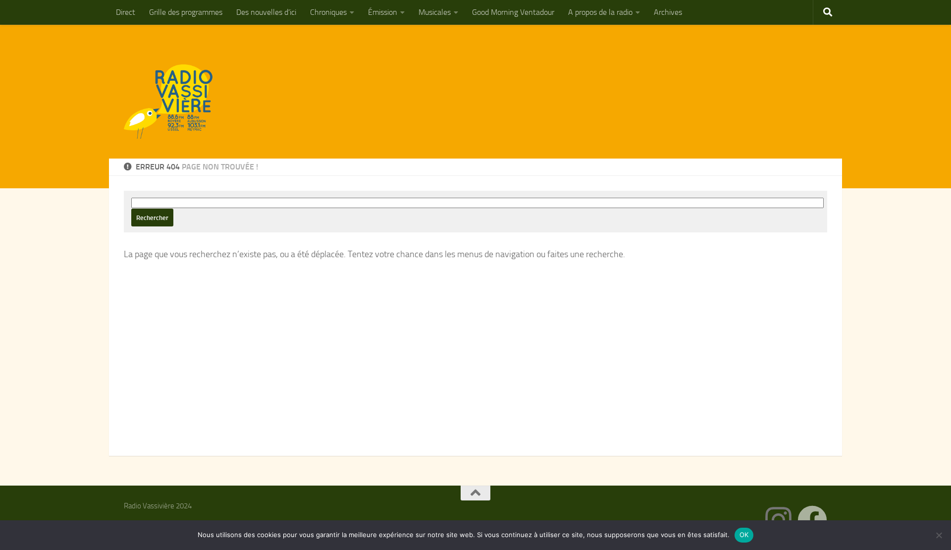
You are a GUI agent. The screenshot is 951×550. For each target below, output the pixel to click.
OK (744, 535)
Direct (125, 12)
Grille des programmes (185, 12)
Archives (668, 12)
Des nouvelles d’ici (266, 12)
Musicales (435, 12)
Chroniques (328, 12)
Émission (382, 12)
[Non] (939, 535)
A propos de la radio (600, 12)
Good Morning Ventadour (513, 12)
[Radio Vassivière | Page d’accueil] (174, 101)
